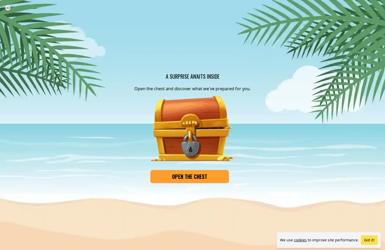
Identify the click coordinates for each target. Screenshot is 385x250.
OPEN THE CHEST (189, 176)
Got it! (369, 239)
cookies (300, 239)
